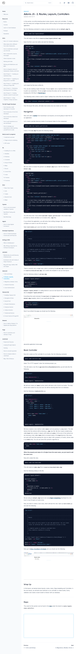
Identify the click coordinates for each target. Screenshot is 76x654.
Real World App (7, 217)
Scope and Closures (9, 342)
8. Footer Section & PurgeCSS (11, 316)
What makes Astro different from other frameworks (10, 45)
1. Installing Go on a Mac (9, 150)
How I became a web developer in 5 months (9, 108)
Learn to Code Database (10, 27)
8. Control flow (7, 171)
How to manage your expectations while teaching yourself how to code (11, 128)
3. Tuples (6, 194)
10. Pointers (6, 177)
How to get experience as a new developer (10, 122)
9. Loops (6, 174)
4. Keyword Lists (8, 197)
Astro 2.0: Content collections (11, 41)
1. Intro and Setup (8, 274)
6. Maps (5, 165)
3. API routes (7, 143)
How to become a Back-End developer (10, 117)
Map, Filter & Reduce (9, 358)
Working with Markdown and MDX (11, 65)
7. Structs (6, 168)
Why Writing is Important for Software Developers (10, 246)
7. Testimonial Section (9, 313)
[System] (60, 3)
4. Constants (7, 159)
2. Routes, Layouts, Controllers (8, 277)
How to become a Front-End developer (11, 112)
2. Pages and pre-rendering (10, 140)
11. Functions (7, 180)
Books (5, 21)
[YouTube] (68, 3)
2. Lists (5, 191)
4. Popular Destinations (9, 304)
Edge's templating (55, 498)
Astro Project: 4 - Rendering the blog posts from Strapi (10, 89)
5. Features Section (8, 307)
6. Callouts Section (8, 310)
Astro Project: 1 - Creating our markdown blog (11, 74)
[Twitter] (64, 3)
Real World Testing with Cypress (9, 213)
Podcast (6, 30)
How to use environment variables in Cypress (10, 208)
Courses (6, 24)
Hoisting (6, 348)
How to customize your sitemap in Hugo (9, 333)
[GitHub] (73, 3)
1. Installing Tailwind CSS (10, 295)
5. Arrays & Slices (8, 162)
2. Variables (6, 153)
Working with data (8, 61)
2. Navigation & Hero (9, 298)
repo (50, 606)
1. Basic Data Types (8, 188)
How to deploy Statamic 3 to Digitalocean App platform (11, 324)
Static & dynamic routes (9, 58)
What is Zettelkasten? (9, 243)
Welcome (6, 14)
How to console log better (10, 351)
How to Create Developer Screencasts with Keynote (10, 234)
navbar (35, 115)
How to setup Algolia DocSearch (9, 225)
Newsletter (6, 33)
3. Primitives (6, 156)
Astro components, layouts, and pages (10, 54)
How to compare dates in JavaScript (10, 354)
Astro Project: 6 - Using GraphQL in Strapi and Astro (10, 98)
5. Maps (5, 200)
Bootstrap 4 (41, 93)
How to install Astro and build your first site (11, 49)
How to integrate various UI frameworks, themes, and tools (11, 70)
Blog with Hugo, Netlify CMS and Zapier (10, 265)
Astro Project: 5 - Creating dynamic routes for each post (11, 93)
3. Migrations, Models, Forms (11, 281)
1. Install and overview (9, 137)
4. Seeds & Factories (9, 284)
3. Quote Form (7, 301)
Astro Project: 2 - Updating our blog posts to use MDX (11, 79)
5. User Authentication (9, 287)
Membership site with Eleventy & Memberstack (11, 256)
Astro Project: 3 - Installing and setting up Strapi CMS (11, 84)
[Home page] (3, 2)
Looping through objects (10, 345)
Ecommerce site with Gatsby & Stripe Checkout (11, 260)
